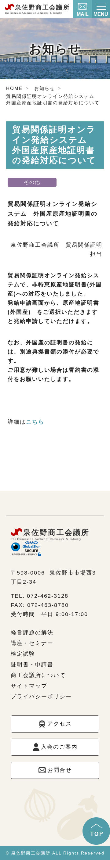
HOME (14, 88)
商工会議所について (38, 675)
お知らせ (44, 88)
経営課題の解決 (32, 632)
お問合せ (59, 770)
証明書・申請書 (32, 664)
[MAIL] (82, 5)
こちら (35, 422)
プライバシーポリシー (41, 696)
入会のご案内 (59, 747)
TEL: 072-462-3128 (39, 596)
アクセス (59, 724)
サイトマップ (29, 686)
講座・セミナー (32, 643)
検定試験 (23, 654)
